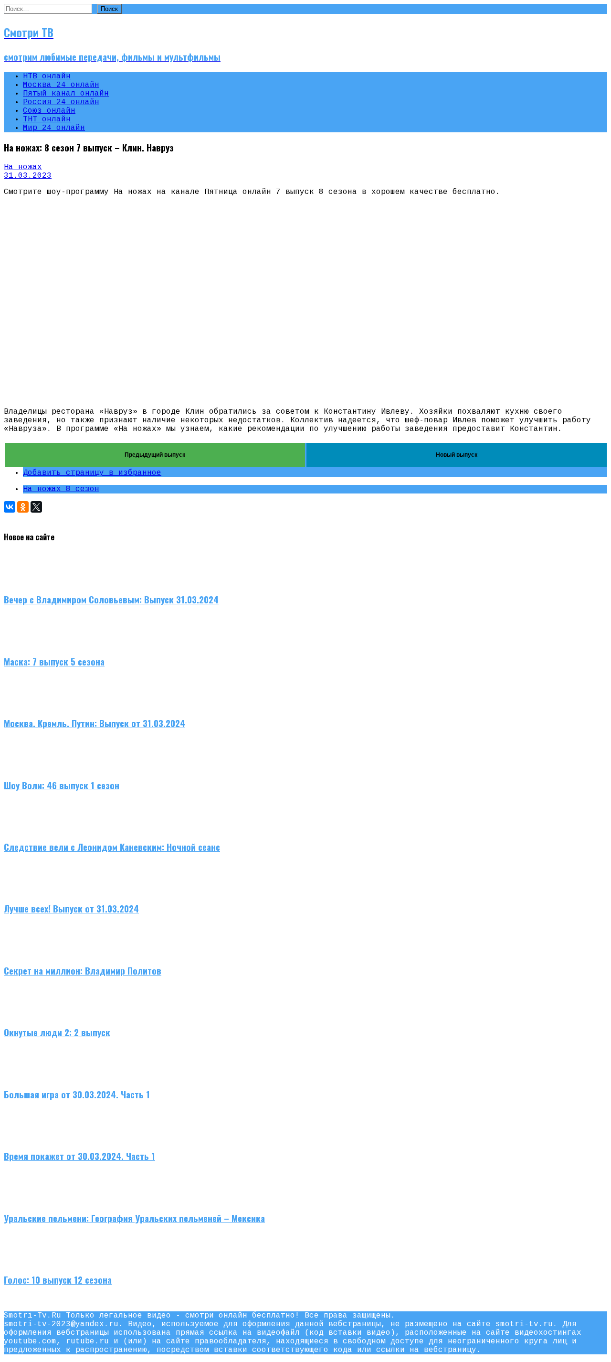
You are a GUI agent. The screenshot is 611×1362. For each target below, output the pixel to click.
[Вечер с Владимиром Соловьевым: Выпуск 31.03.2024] (23, 580)
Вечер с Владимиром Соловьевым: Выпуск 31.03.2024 (111, 599)
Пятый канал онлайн (66, 93)
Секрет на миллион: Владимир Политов (82, 970)
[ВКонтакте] (9, 507)
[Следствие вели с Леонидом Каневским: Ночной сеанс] (23, 827)
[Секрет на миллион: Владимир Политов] (23, 950)
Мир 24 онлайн (54, 128)
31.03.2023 (28, 176)
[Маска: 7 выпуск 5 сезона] (23, 641)
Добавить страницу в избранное (92, 473)
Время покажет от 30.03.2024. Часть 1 (79, 1155)
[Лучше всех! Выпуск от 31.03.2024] (23, 889)
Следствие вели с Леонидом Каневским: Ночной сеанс (112, 846)
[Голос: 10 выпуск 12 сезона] (23, 1259)
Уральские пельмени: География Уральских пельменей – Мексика (134, 1218)
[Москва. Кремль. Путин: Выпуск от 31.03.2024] (23, 703)
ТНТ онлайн (47, 119)
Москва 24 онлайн (61, 85)
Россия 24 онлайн (61, 102)
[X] (36, 507)
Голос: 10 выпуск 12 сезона (58, 1279)
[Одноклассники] (23, 507)
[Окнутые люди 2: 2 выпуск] (23, 1012)
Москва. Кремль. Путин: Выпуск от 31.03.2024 (94, 723)
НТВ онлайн (47, 76)
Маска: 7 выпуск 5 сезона (54, 661)
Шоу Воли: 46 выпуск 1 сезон (61, 785)
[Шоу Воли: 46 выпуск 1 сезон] (23, 765)
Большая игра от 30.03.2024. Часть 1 (77, 1094)
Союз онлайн (49, 111)
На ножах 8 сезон (61, 489)
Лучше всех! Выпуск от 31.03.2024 (71, 908)
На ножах (23, 167)
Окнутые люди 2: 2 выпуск (57, 1032)
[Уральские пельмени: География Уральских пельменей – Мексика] (23, 1198)
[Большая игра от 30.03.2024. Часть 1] (23, 1074)
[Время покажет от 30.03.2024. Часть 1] (23, 1136)
